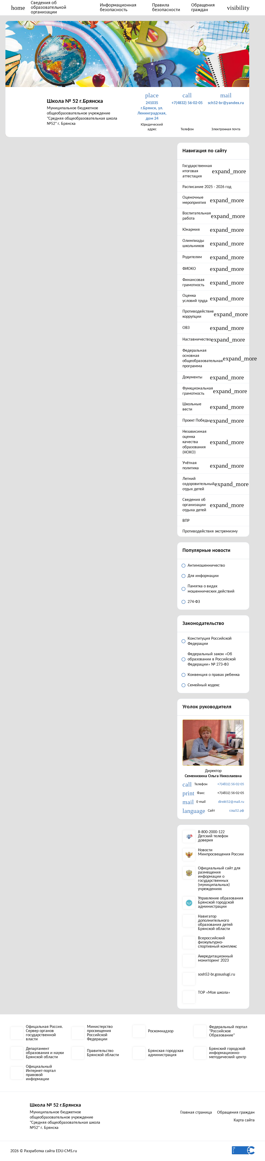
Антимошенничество (206, 566)
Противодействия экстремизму (210, 531)
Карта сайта (244, 1120)
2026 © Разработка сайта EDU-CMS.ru (43, 1151)
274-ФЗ (194, 602)
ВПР (185, 521)
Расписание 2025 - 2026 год (206, 187)
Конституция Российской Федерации (210, 641)
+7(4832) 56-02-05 (230, 784)
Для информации (203, 576)
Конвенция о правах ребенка (214, 675)
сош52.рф (236, 811)
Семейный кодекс (204, 685)
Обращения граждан (203, 7)
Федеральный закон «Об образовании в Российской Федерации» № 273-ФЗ (212, 659)
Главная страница (196, 1112)
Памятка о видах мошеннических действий (211, 589)
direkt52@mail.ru (231, 802)
